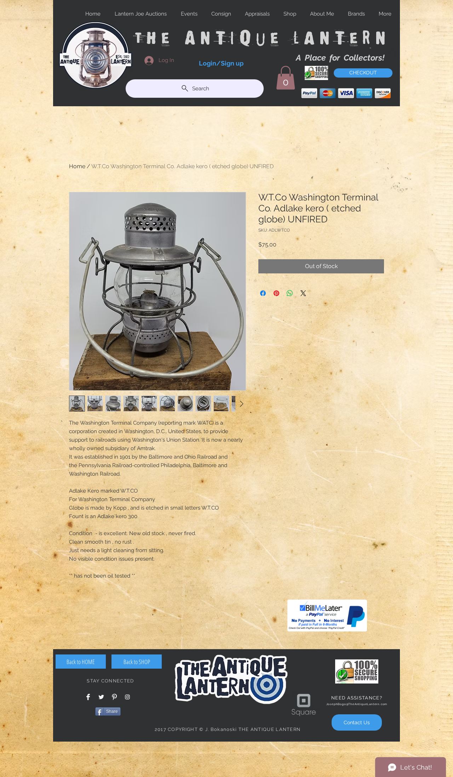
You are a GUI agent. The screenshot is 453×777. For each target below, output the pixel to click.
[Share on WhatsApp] (290, 293)
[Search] (392, 52)
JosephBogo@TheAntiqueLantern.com (357, 704)
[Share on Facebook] (263, 293)
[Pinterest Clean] (114, 697)
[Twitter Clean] (101, 697)
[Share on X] (303, 293)
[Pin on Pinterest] (276, 293)
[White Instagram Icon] (127, 697)
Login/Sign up (221, 63)
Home (77, 166)
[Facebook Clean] (88, 697)
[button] (286, 78)
